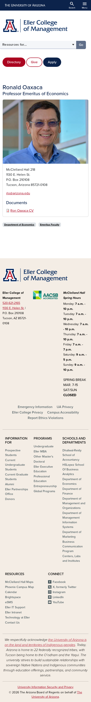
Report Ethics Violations (45, 418)
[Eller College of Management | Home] (45, 25)
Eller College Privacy (27, 412)
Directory (14, 62)
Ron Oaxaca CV (22, 211)
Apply (52, 62)
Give (34, 62)
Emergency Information (35, 407)
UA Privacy (65, 407)
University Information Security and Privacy (45, 687)
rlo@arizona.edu (18, 193)
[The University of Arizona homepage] (24, 5)
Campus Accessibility (63, 412)
